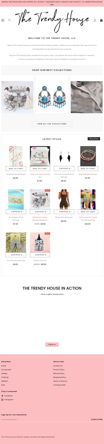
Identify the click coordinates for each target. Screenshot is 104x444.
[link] (16, 156)
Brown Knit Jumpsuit (64, 217)
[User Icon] (95, 20)
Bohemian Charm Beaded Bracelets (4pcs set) (39, 219)
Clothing (4, 377)
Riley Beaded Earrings (88, 174)
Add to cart (16, 168)
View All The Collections (52, 124)
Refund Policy (58, 373)
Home (3, 366)
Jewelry (4, 373)
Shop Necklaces (86, 105)
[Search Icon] (9, 20)
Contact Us (58, 366)
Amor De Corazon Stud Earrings (64, 175)
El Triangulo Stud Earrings (16, 218)
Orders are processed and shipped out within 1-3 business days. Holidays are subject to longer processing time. (52, 3)
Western (4, 381)
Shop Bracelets (17, 105)
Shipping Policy (59, 377)
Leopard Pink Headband (16, 174)
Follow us (52, 344)
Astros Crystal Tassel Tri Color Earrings (88, 218)
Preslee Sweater (40, 260)
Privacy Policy (59, 370)
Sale (3, 385)
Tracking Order (59, 385)
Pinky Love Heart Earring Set (40, 175)
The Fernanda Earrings (16, 260)
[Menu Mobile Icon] (2, 20)
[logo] (52, 20)
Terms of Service (60, 381)
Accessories (6, 370)
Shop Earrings (52, 105)
